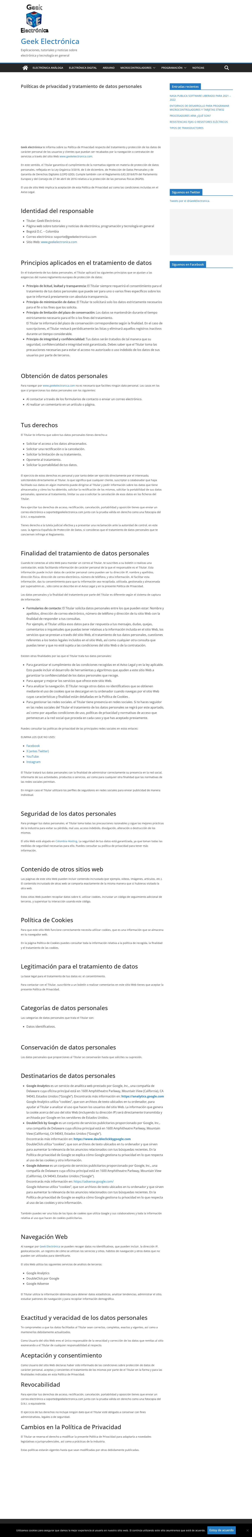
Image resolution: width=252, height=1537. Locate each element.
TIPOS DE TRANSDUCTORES (186, 128)
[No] (247, 1530)
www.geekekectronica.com (76, 156)
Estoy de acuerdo (221, 1530)
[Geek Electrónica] (25, 67)
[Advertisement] (92, 117)
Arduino (109, 67)
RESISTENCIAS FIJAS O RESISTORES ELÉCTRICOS (199, 122)
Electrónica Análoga (48, 67)
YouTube (32, 756)
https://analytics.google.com (142, 1096)
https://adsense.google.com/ (94, 1181)
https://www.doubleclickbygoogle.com (102, 1139)
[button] (153, 67)
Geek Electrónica (50, 41)
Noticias (198, 67)
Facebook (33, 746)
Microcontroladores (135, 67)
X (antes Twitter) (37, 751)
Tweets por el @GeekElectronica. (190, 201)
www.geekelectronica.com (59, 242)
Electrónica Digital (83, 67)
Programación (171, 67)
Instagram (33, 762)
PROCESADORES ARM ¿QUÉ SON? (190, 115)
